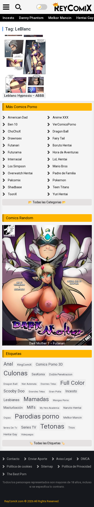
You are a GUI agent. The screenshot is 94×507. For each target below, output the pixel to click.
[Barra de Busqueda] (18, 7)
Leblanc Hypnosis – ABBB (24, 96)
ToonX (12, 194)
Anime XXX (60, 117)
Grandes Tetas (37, 391)
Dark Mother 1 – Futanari (47, 343)
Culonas (15, 373)
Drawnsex (15, 138)
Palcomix (14, 180)
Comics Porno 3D (49, 364)
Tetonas (52, 426)
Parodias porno (37, 416)
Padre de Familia (64, 173)
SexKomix (38, 374)
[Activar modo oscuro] (41, 7)
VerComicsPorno (64, 124)
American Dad (18, 117)
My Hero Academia (49, 408)
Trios (71, 427)
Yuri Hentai (60, 194)
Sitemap (47, 466)
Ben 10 (12, 124)
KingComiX (24, 364)
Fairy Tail (59, 138)
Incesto (8, 18)
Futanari (13, 145)
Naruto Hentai (72, 407)
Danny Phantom (31, 18)
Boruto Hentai (62, 145)
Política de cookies (19, 466)
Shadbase (15, 187)
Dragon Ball (60, 131)
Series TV (28, 427)
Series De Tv (10, 427)
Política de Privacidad (76, 466)
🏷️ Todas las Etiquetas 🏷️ (47, 443)
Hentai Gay (10, 434)
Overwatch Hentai (20, 173)
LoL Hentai (60, 159)
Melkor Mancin (59, 18)
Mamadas (36, 399)
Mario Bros (60, 166)
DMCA (85, 459)
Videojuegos (27, 434)
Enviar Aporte (37, 459)
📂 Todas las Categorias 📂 (47, 202)
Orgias (7, 418)
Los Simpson (17, 166)
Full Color (72, 382)
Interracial (15, 159)
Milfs (31, 407)
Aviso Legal (64, 459)
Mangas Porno (61, 400)
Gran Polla (55, 391)
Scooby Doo (13, 391)
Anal (8, 364)
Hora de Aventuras (65, 152)
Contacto (13, 459)
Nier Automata (29, 384)
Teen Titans (61, 187)
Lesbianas (11, 400)
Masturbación (13, 407)
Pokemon (59, 180)
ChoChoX (14, 131)
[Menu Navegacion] (6, 7)
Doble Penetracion (60, 374)
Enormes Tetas (48, 384)
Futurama (14, 152)
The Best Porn (16, 474)
